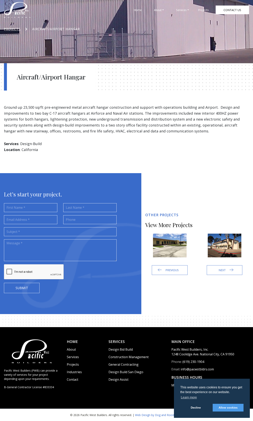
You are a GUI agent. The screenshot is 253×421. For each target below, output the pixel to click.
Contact (72, 379)
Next (223, 270)
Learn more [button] (189, 397)
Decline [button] (196, 407)
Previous (172, 270)
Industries (74, 372)
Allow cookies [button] (228, 407)
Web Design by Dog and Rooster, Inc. (159, 415)
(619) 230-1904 (193, 362)
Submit (22, 288)
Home (138, 10)
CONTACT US (232, 10)
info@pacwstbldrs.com (197, 369)
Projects (203, 10)
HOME (72, 341)
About (158, 10)
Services (181, 10)
